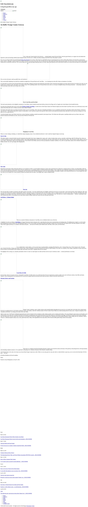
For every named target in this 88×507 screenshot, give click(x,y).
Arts (4, 18)
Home (4, 13)
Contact (4, 19)
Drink (4, 16)
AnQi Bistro (18, 222)
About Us (5, 14)
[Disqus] (44, 378)
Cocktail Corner (6, 503)
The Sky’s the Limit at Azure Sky (7, 475)
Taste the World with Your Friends (7, 443)
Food (4, 15)
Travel (4, 17)
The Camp (3, 166)
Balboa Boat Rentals (25, 59)
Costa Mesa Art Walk (21, 272)
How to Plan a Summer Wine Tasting (8, 459)
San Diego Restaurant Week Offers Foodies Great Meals (12, 436)
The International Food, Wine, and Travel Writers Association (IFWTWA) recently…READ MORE (21, 455)
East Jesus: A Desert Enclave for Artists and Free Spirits (12, 484)
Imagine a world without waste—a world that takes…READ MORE (14, 486)
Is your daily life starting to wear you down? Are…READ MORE (14, 470)
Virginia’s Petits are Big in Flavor (7, 452)
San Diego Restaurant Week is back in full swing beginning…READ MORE (16, 439)
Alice (2, 491)
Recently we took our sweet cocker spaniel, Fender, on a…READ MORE (16, 477)
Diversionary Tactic (30, 505)
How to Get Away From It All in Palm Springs (10, 468)
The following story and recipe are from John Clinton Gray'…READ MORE (16, 493)
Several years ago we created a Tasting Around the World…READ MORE (16, 445)
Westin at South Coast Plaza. (28, 106)
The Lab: (25, 189)
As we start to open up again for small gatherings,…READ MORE (14, 461)
